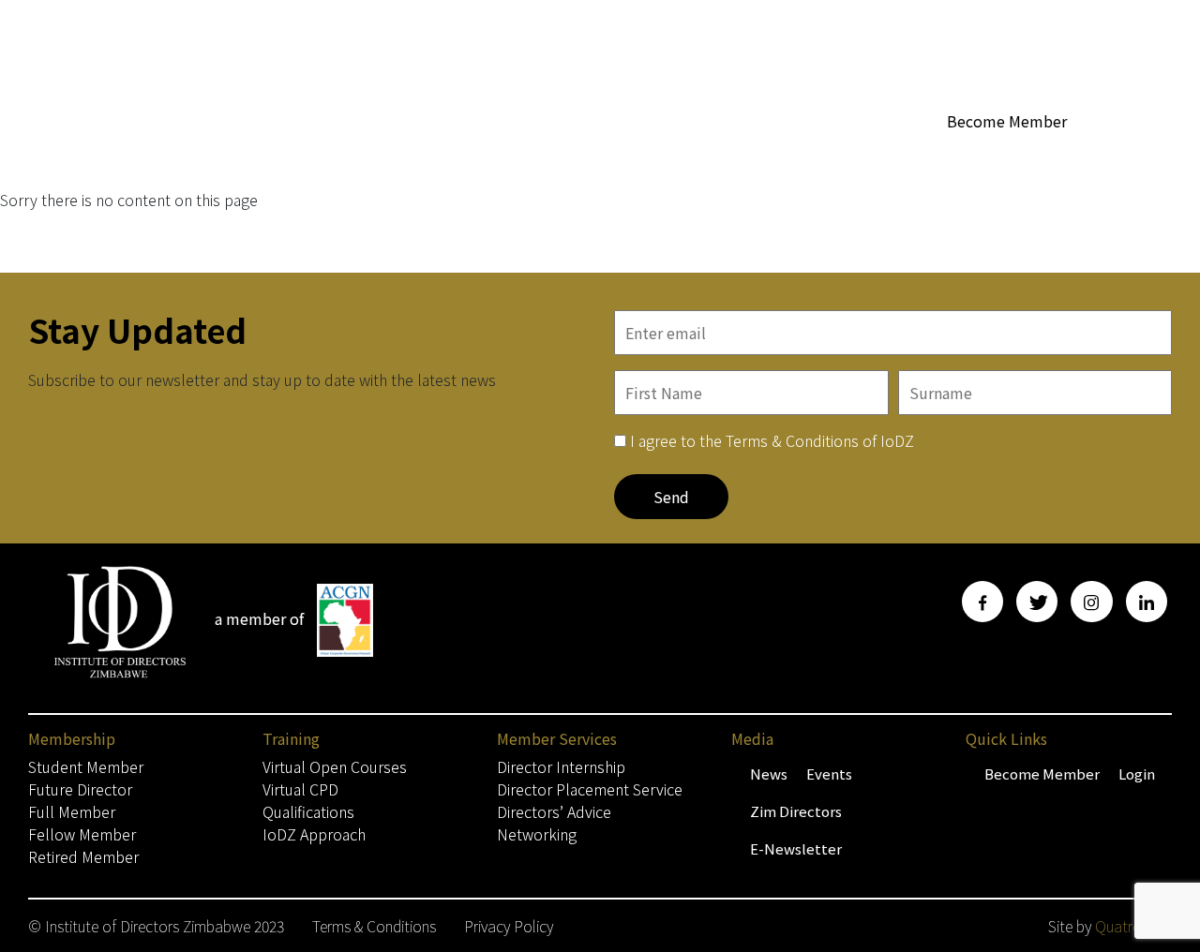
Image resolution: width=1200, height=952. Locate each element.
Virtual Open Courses (334, 766)
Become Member (1007, 121)
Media (884, 156)
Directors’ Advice (554, 811)
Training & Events (1001, 156)
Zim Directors (796, 811)
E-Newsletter (796, 848)
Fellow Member (82, 834)
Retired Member (83, 856)
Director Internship (561, 766)
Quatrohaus (1133, 926)
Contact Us (1135, 156)
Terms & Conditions (374, 926)
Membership (489, 156)
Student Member (85, 766)
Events (829, 773)
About (591, 156)
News (769, 773)
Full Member (71, 811)
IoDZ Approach (314, 834)
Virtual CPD (300, 789)
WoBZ (670, 156)
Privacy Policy (508, 926)
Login (1136, 773)
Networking (537, 834)
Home (407, 156)
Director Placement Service (589, 789)
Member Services (767, 156)
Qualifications (308, 811)
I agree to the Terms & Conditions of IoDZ (772, 440)
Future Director (80, 789)
